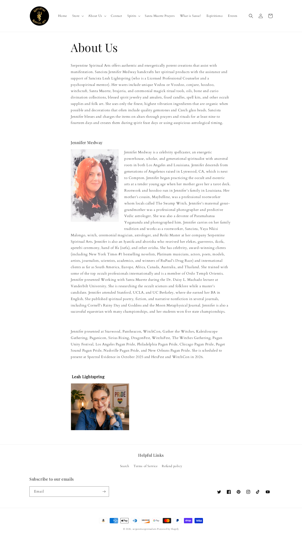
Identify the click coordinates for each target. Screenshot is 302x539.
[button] (78, 16)
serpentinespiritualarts (145, 529)
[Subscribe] (104, 491)
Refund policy (172, 466)
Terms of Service (146, 466)
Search (124, 466)
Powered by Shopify (168, 529)
